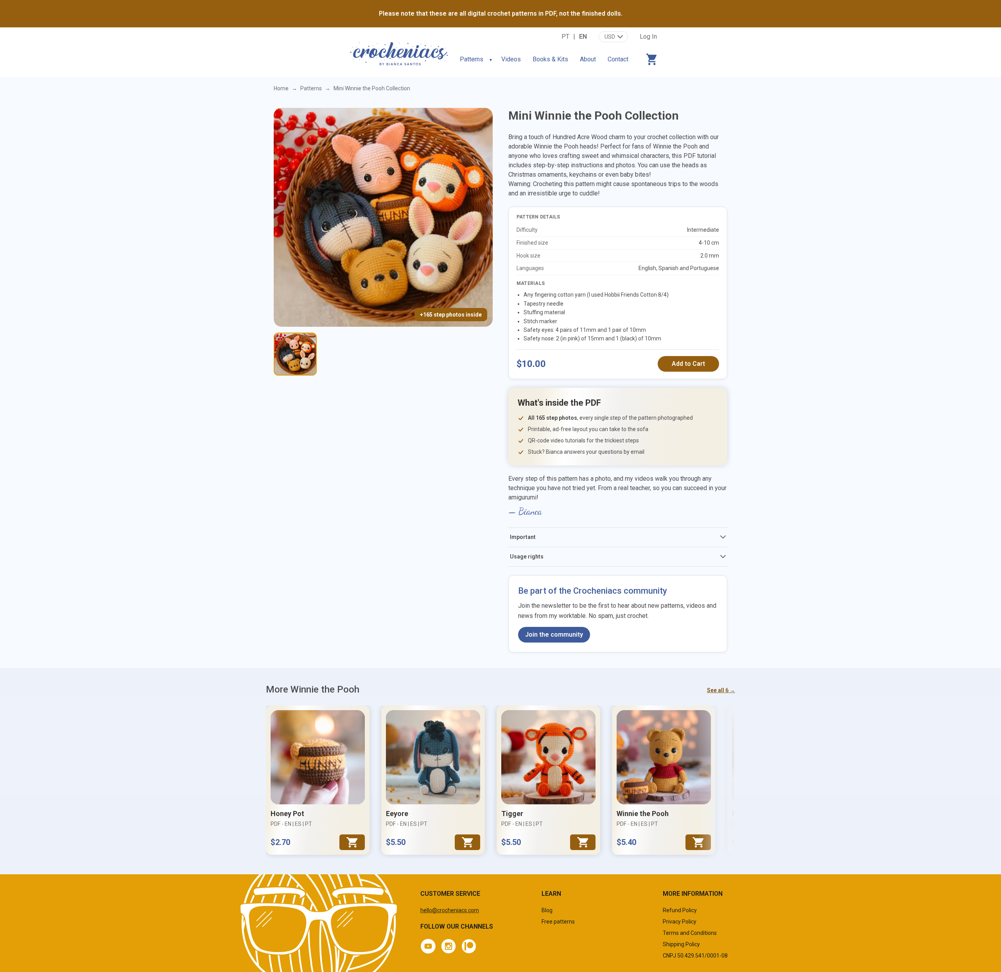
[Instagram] (448, 946)
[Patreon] (469, 946)
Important (523, 537)
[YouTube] (428, 946)
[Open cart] (651, 59)
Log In (648, 36)
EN (583, 36)
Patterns (471, 59)
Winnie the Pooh (643, 813)
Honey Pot (287, 813)
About (588, 59)
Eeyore (397, 813)
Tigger (512, 813)
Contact (618, 59)
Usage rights (527, 556)
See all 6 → (721, 690)
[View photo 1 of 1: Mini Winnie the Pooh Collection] (295, 354)
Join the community (554, 634)
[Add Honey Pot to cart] (352, 842)
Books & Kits (550, 59)
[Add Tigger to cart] (583, 842)
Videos (511, 59)
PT (565, 36)
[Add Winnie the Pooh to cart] (698, 842)
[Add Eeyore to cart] (467, 842)
